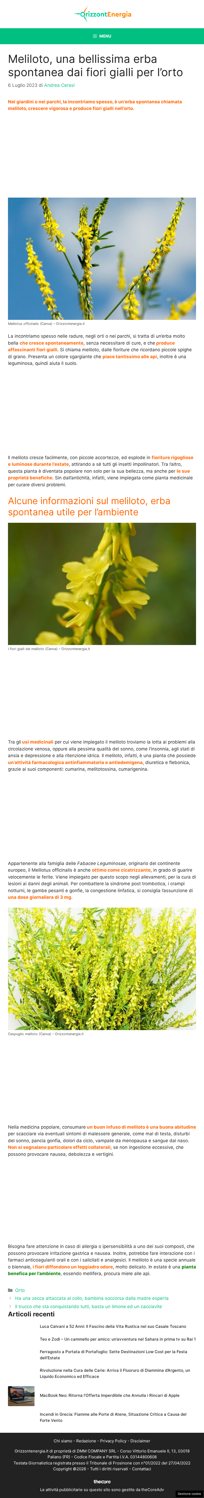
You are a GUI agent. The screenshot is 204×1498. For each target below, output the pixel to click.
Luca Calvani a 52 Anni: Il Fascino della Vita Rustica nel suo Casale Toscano (113, 1326)
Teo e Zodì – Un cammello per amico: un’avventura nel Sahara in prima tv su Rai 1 (118, 1339)
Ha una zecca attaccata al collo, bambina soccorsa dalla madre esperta (92, 1298)
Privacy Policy (113, 1440)
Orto (20, 1290)
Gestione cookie (189, 1494)
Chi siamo (63, 1440)
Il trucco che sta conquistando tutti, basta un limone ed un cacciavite (88, 1306)
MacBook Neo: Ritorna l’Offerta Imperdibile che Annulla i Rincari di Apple (110, 1395)
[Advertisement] (102, 156)
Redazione (86, 1440)
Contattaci (141, 1468)
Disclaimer (140, 1440)
